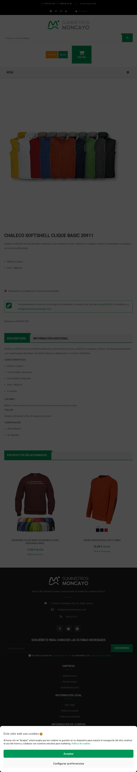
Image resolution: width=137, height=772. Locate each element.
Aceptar (69, 753)
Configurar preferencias (68, 763)
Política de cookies (81, 743)
